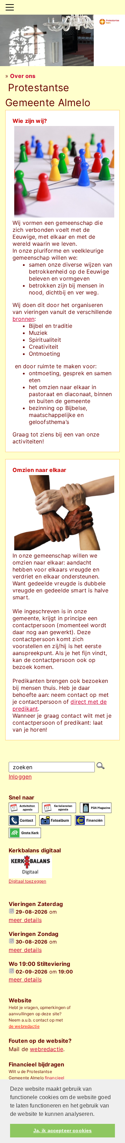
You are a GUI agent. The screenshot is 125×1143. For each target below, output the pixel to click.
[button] (97, 1114)
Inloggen (20, 776)
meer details (25, 919)
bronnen (23, 318)
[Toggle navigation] (9, 7)
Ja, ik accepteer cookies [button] (62, 1130)
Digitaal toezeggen (27, 881)
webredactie (46, 1049)
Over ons (22, 75)
